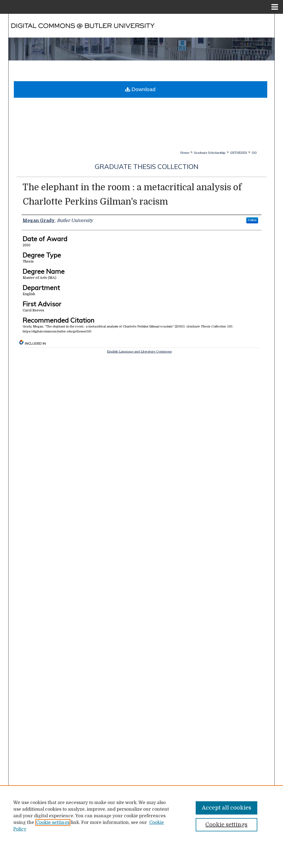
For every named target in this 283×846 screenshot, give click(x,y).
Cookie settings (52, 822)
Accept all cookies (226, 808)
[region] (141, 815)
